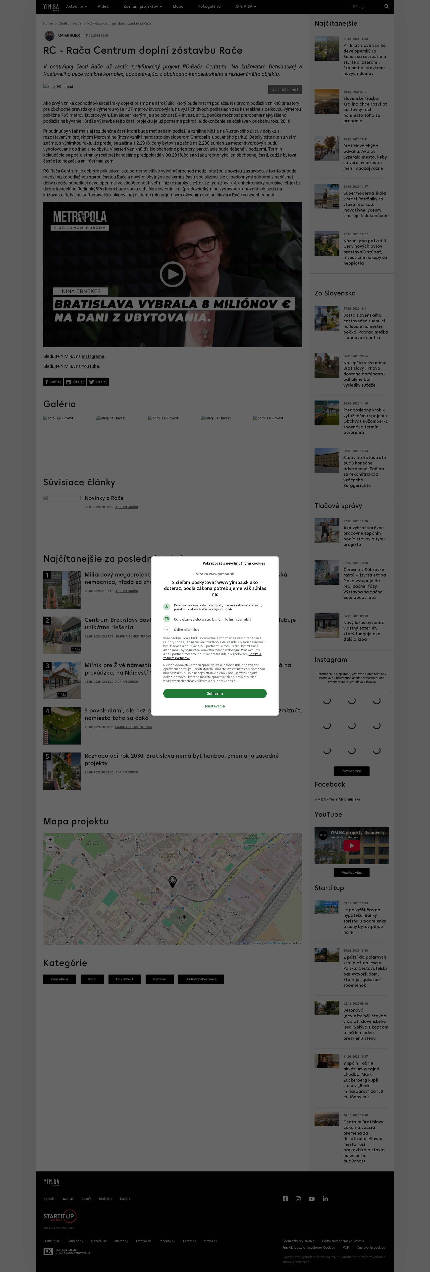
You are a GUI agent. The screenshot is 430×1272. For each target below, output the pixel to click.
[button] (215, 629)
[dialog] (215, 636)
